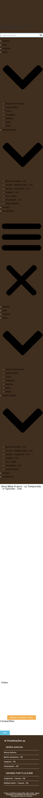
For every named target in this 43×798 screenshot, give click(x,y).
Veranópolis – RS (13, 200)
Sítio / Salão (10, 196)
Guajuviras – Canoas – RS (14, 778)
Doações (6, 48)
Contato (6, 207)
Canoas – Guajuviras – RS (17, 188)
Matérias (9, 118)
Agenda (5, 41)
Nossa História (12, 203)
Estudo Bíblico (11, 107)
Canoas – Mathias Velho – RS (19, 185)
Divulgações (8, 211)
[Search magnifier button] (40, 35)
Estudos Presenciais (14, 103)
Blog (4, 45)
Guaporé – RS (11, 192)
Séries (8, 126)
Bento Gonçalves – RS (15, 181)
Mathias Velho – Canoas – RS (16, 783)
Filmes (8, 111)
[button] (21, 259)
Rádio (8, 122)
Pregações (10, 115)
